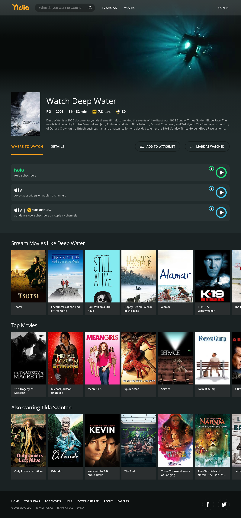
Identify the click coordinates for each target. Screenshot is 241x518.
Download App (88, 501)
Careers (123, 501)
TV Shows (109, 8)
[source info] (210, 168)
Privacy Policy (44, 507)
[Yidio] (21, 8)
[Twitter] (224, 504)
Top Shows (32, 501)
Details (57, 146)
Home (15, 501)
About (108, 501)
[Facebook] (208, 504)
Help (69, 501)
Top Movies (53, 501)
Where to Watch (27, 146)
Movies (129, 8)
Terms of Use (65, 507)
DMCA (80, 507)
